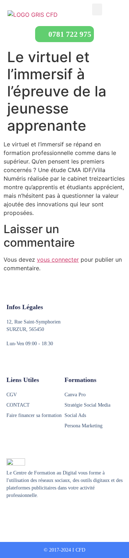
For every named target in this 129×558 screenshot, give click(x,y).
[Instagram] (23, 513)
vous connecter (58, 259)
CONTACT (18, 405)
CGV (11, 394)
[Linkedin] (37, 513)
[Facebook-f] (9, 513)
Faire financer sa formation (34, 415)
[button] (97, 9)
